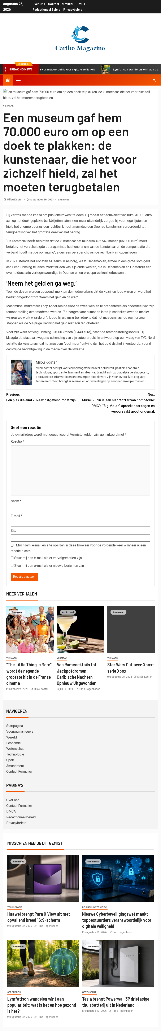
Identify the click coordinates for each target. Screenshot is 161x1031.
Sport (10, 760)
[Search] (154, 80)
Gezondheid (14, 992)
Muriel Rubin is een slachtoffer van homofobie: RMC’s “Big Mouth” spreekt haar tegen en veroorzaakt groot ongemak (118, 403)
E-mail (16, 516)
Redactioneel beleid (46, 9)
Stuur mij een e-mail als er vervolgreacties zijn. (48, 558)
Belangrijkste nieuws (95, 907)
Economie (13, 743)
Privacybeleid (72, 9)
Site (14, 531)
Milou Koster (15, 199)
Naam (16, 501)
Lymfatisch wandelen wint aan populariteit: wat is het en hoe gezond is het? (41, 1005)
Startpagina (14, 726)
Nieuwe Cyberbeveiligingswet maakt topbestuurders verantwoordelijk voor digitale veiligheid (116, 920)
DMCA (81, 4)
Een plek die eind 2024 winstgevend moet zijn (41, 397)
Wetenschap (15, 749)
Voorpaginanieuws (19, 731)
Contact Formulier (61, 4)
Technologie (15, 754)
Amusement (15, 766)
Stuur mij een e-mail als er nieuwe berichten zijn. (49, 566)
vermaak (8, 106)
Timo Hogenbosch (89, 689)
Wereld (11, 737)
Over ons (38, 4)
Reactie (17, 441)
